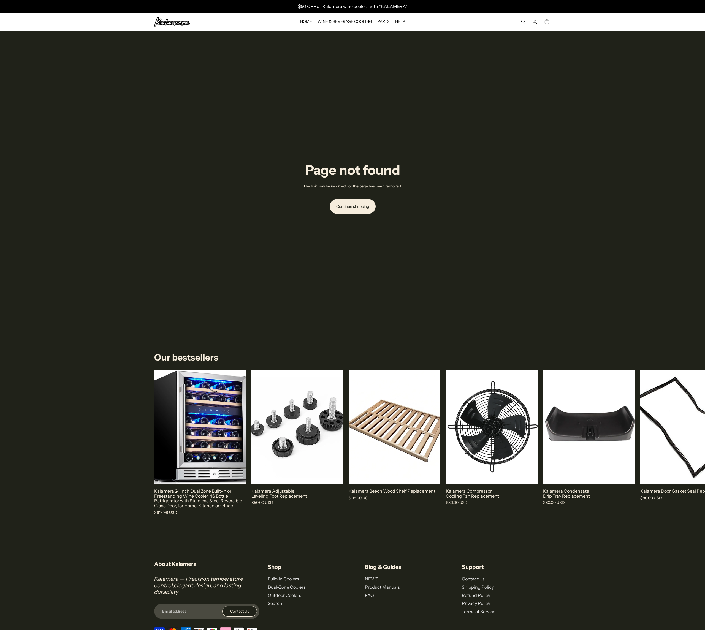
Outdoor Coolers (284, 595)
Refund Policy (476, 595)
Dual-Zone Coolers (287, 587)
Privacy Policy (476, 603)
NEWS (371, 579)
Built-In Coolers (283, 579)
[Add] (237, 476)
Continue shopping (352, 206)
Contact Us (239, 611)
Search (275, 603)
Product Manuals (382, 587)
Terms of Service (478, 611)
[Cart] (547, 22)
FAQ (369, 595)
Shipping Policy (478, 587)
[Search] (523, 22)
